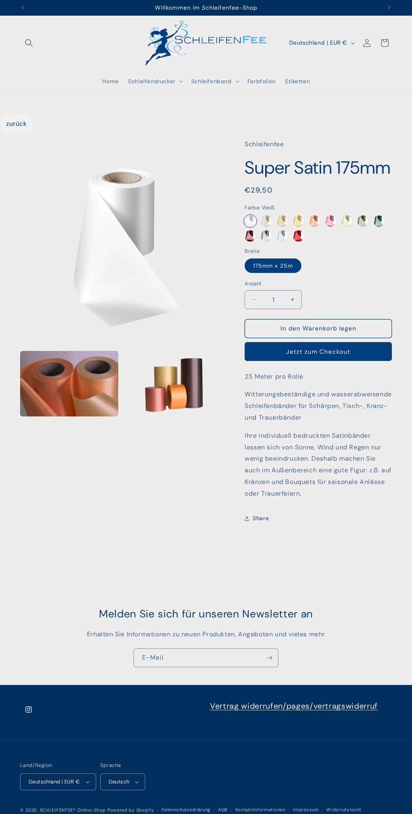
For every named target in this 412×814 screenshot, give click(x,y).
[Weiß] (250, 221)
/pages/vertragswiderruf (330, 706)
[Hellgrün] (363, 221)
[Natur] (266, 221)
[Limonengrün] (346, 221)
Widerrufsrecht (343, 809)
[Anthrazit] (266, 236)
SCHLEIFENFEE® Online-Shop (73, 810)
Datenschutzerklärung (185, 809)
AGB (223, 809)
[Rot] (298, 236)
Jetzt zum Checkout (318, 352)
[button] (29, 43)
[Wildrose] (330, 221)
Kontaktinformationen (260, 809)
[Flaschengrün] (379, 221)
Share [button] (261, 518)
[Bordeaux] (250, 236)
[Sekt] (282, 221)
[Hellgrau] (282, 236)
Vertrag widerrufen (246, 706)
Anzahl (253, 283)
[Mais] (298, 221)
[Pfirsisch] (314, 221)
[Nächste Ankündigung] (389, 7)
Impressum (306, 809)
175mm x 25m (273, 265)
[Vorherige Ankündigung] (23, 7)
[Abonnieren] (269, 657)
